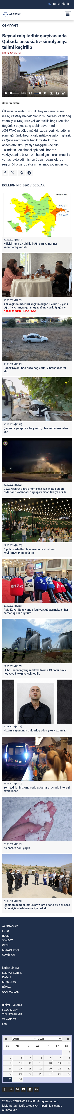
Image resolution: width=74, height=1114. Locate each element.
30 (10, 1079)
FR (68, 3)
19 (40, 1068)
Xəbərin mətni (11, 102)
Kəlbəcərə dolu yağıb (17, 848)
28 (59, 1073)
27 (50, 1073)
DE (63, 3)
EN (59, 3)
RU (54, 3)
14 (59, 1063)
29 (69, 1073)
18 (30, 1068)
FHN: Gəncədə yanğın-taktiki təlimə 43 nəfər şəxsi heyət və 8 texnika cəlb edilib (35, 671)
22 (69, 1068)
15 (69, 1063)
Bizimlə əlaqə (12, 1005)
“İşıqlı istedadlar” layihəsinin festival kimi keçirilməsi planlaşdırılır (30, 551)
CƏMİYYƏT (10, 25)
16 (10, 1068)
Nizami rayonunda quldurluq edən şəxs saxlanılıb (35, 730)
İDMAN (6, 977)
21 (59, 1068)
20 (50, 1068)
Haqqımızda (10, 1009)
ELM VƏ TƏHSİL (12, 972)
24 (20, 1073)
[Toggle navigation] (66, 14)
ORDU (5, 945)
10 (20, 1063)
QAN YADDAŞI (10, 991)
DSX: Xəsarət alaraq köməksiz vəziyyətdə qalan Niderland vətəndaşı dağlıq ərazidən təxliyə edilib (35, 490)
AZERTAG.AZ (10, 926)
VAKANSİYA (9, 1019)
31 (20, 1079)
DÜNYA (6, 987)
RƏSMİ (6, 935)
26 (40, 1073)
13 (50, 1063)
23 (10, 1073)
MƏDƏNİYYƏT (10, 950)
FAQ (4, 1024)
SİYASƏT (7, 940)
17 (20, 1068)
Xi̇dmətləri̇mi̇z (12, 1014)
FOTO (5, 931)
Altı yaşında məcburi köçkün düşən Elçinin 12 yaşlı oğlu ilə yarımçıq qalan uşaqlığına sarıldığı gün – (36, 307)
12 (40, 1063)
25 (30, 1073)
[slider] (14, 93)
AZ (49, 3)
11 (30, 1063)
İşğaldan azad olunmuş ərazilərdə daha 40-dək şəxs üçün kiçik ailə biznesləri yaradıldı (37, 906)
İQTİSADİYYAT (10, 968)
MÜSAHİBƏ (9, 982)
